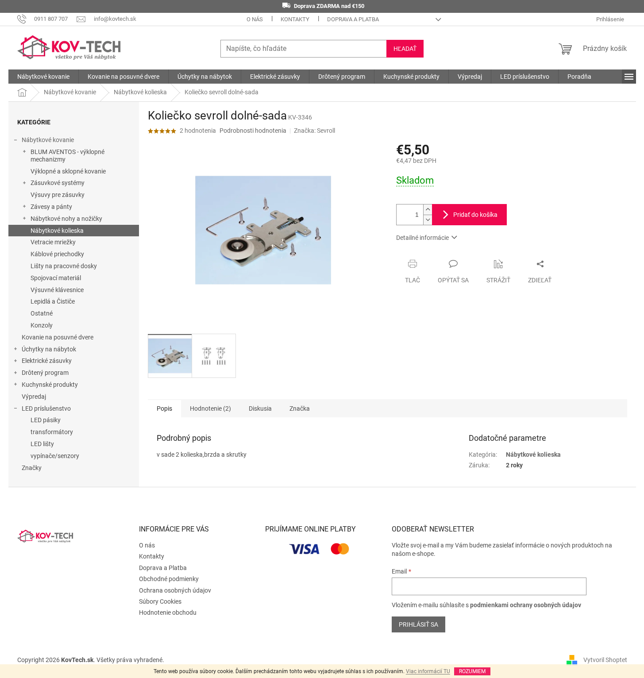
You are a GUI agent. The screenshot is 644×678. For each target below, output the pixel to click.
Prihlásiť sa (418, 624)
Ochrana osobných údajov (175, 590)
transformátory (52, 431)
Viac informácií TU (428, 671)
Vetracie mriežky (53, 242)
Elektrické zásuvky (47, 360)
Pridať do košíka (475, 214)
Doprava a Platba (353, 19)
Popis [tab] (164, 408)
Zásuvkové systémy (58, 182)
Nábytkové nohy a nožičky (66, 218)
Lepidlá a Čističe (53, 301)
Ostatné (42, 313)
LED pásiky (46, 420)
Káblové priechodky (57, 254)
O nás (255, 19)
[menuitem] (43, 76)
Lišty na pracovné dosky (64, 266)
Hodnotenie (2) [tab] (210, 408)
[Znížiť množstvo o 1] (427, 220)
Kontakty (295, 19)
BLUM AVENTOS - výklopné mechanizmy (67, 155)
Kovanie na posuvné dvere (57, 337)
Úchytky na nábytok (49, 349)
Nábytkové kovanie (48, 139)
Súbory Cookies (160, 601)
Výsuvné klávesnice (57, 289)
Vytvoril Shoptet (605, 659)
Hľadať (404, 48)
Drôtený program (45, 372)
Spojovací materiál (56, 277)
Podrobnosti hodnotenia (253, 130)
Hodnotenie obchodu (168, 612)
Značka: (314, 130)
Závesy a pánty (51, 206)
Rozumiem (472, 671)
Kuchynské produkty (50, 384)
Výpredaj (34, 396)
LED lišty (42, 443)
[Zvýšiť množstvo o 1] (427, 209)
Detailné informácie (422, 237)
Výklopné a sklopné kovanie (68, 171)
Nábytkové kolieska (57, 230)
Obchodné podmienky (169, 578)
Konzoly (42, 325)
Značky (32, 467)
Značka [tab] (299, 408)
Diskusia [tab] (260, 408)
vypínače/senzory (55, 455)
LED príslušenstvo (46, 408)
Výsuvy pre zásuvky (58, 194)
